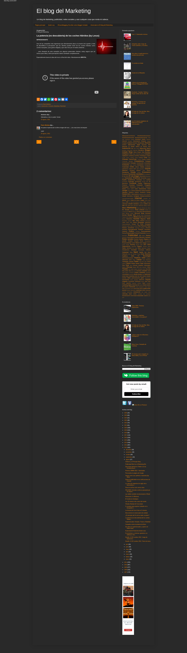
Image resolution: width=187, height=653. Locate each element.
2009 (125, 567)
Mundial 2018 (140, 215)
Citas (149, 157)
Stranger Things (136, 254)
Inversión (145, 198)
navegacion (141, 286)
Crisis (132, 167)
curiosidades (125, 274)
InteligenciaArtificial (145, 196)
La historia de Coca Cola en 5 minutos (136, 510)
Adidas (143, 139)
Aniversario (141, 143)
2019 (125, 430)
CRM (130, 154)
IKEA (128, 194)
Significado (144, 248)
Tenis (130, 259)
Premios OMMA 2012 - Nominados (135, 470)
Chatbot (132, 157)
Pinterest (140, 229)
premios (124, 290)
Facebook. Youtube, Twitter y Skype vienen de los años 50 (140, 92)
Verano (137, 263)
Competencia (139, 161)
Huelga (148, 192)
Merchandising (146, 211)
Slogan (148, 248)
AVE (123, 139)
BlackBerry (141, 150)
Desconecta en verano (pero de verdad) (136, 513)
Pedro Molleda (45, 125)
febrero (128, 556)
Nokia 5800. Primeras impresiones (138, 306)
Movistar (124, 215)
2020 (149, 137)
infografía (124, 281)
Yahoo (148, 267)
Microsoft (137, 213)
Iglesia (137, 194)
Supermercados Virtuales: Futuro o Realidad (137, 521)
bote (135, 270)
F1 (147, 181)
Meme (130, 211)
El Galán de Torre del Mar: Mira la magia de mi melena (140, 112)
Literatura (136, 203)
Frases (138, 187)
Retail (137, 243)
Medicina (132, 209)
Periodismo (131, 227)
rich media (144, 292)
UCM (140, 261)
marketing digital (126, 285)
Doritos (139, 172)
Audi (149, 146)
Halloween (138, 190)
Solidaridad (125, 252)
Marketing (56, 106)
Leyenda (148, 202)
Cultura (142, 167)
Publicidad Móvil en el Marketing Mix (135, 464)
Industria (148, 194)
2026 (125, 413)
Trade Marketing (146, 259)
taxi (144, 293)
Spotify (141, 252)
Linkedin (130, 203)
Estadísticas (131, 179)
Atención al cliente (128, 146)
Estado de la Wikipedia (138, 73)
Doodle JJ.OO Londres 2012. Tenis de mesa (137, 541)
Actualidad (138, 139)
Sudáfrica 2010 (128, 256)
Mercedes (139, 211)
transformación (126, 295)
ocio (123, 288)
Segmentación (126, 246)
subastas (140, 293)
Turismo (131, 261)
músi (137, 286)
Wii (138, 267)
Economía (125, 174)
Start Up (130, 254)
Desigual (132, 170)
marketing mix (135, 285)
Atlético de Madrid (141, 146)
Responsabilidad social (128, 242)
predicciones (146, 288)
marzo (128, 554)
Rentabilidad (147, 241)
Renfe (141, 241)
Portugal (138, 231)
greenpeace (147, 277)
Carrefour (136, 155)
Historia (137, 192)
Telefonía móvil (139, 258)
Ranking (148, 235)
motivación (132, 286)
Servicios (129, 248)
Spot (136, 252)
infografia (147, 279)
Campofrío (147, 154)
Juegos (142, 200)
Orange (134, 224)
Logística (141, 203)
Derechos (125, 170)
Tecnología (146, 256)
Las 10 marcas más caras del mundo (135, 501)
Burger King (140, 152)
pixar (132, 288)
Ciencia (141, 157)
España (124, 179)
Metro (123, 213)
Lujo (149, 203)
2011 (125, 562)
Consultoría (147, 163)
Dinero (148, 170)
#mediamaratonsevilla (128, 137)
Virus (131, 265)
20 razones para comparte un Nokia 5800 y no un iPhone (140, 354)
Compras (147, 161)
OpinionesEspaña (126, 224)
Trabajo (139, 259)
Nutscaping (147, 220)
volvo (149, 295)
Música (136, 217)
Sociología (141, 249)
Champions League (145, 155)
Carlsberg (131, 155)
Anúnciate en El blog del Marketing (101, 25)
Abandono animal (129, 139)
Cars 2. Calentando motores (140, 34)
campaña (144, 270)
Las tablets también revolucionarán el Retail (137, 494)
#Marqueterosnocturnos (128, 135)
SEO (144, 244)
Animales (134, 143)
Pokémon (124, 231)
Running (132, 244)
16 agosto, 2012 (45, 119)
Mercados (134, 211)
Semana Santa (147, 246)
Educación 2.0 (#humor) (132, 496)
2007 (125, 572)
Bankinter (124, 150)
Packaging (147, 224)
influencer (141, 279)
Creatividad (125, 167)
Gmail (148, 188)
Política (131, 231)
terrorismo (148, 293)
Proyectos (148, 233)
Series (124, 248)
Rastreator (124, 237)
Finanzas (124, 185)
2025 (125, 415)
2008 (125, 569)
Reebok (136, 239)
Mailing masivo (147, 205)
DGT (135, 168)
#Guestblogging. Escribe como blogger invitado (73, 25)
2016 (125, 437)
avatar (144, 269)
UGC (143, 261)
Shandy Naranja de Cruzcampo (134, 504)
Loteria (146, 203)
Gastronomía (142, 188)
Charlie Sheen (125, 157)
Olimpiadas (141, 222)
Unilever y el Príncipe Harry (133, 461)
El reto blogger (134, 176)
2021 (125, 425)
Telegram (148, 257)
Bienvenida (129, 150)
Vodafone (140, 265)
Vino (123, 265)
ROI (140, 235)
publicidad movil (140, 290)
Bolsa (135, 152)
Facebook (132, 183)
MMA (126, 205)
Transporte (125, 261)
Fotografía (147, 185)
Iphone (124, 200)
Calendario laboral (140, 154)
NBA (140, 217)
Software (148, 249)
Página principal (40, 25)
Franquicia (133, 187)
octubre (128, 454)
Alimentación (136, 141)
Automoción (44, 106)
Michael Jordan (129, 213)
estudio (148, 276)
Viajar (141, 263)
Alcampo (130, 141)
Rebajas (137, 237)
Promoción (143, 233)
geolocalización (136, 277)
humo (131, 279)
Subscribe (136, 394)
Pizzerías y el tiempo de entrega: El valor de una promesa (139, 103)
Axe (132, 148)
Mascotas (139, 207)
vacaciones (140, 295)
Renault (136, 241)
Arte (149, 144)
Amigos (148, 141)
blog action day (126, 270)
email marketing (130, 276)
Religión (130, 241)
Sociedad (133, 250)
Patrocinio (144, 226)
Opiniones (147, 222)
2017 (125, 435)
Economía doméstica (136, 174)
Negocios (143, 219)
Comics (148, 159)
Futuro (124, 188)
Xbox (140, 267)
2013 (125, 445)
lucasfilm (148, 283)
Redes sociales (127, 239)
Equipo (148, 178)
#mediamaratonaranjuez (143, 135)
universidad (134, 295)
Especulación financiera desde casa (135, 530)
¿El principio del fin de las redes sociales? (137, 515)
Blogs (131, 152)
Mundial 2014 (132, 215)
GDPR (132, 188)
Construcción (140, 163)
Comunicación (126, 163)
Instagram (136, 196)
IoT (149, 198)
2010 (125, 564)
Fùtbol (128, 188)
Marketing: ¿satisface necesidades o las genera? (139, 316)
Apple (138, 144)
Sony (131, 252)
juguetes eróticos (136, 283)
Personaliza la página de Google (134, 473)
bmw (132, 270)
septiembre (129, 457)
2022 (125, 422)
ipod (146, 281)
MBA (123, 205)
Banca (148, 148)
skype (130, 293)
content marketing (139, 272)
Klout (146, 200)
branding (138, 270)
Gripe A (129, 190)
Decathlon (142, 168)
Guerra (133, 190)
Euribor (148, 179)
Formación (140, 185)
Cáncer (131, 168)
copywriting (148, 272)
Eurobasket (124, 181)
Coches (139, 159)
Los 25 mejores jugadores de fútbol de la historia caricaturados (140, 122)
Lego (144, 202)
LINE (127, 202)
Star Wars (147, 252)
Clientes (125, 159)
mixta (144, 285)
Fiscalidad (132, 185)
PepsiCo (124, 227)
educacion (147, 274)
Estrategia (139, 179)
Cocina (144, 159)
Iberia (133, 194)
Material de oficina (146, 207)
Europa (143, 181)
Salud (148, 244)
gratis (142, 278)
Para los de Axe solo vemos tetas (134, 487)
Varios (128, 263)
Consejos (133, 163)
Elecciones (143, 176)
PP (138, 224)
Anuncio (147, 143)
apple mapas (134, 269)
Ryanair (137, 244)
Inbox (145, 194)
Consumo (50, 106)
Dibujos (138, 170)
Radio (143, 235)
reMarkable (148, 290)
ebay (143, 274)
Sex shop (134, 248)
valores (146, 295)
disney (140, 274)
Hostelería (142, 192)
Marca (124, 208)
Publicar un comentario (45, 137)
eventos (124, 277)
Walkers (124, 267)
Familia (140, 183)
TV (138, 256)
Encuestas (143, 178)
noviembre (129, 452)
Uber (145, 261)
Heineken (124, 192)
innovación (131, 281)
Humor (124, 194)
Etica (144, 179)
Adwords (124, 141)
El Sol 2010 (125, 176)
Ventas (133, 263)
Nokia (137, 220)
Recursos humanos (144, 237)
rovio (149, 292)
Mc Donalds (125, 209)
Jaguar (128, 200)
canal (149, 270)
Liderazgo (125, 203)
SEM (141, 244)
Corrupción (147, 165)
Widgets (134, 267)
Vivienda (135, 265)
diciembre (129, 449)
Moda (142, 213)
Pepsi (148, 226)
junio (127, 546)
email (123, 276)
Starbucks (124, 254)
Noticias (142, 220)
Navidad (136, 219)
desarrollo (131, 274)
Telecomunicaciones (127, 257)
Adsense (148, 139)
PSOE (141, 224)
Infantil (124, 196)
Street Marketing (145, 254)
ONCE (127, 222)
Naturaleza (129, 218)
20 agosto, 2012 (45, 133)
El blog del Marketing (64, 11)
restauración (136, 292)
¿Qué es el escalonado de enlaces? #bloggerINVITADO (140, 83)
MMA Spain (130, 205)
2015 (125, 440)
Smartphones (125, 249)
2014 (125, 442)
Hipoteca (131, 192)
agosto (128, 459)
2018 (125, 432)
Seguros (139, 246)
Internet (138, 198)
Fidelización (147, 183)
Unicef (148, 261)
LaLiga (140, 202)
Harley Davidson (146, 190)
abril (127, 551)
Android (129, 143)
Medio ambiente (140, 209)
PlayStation (147, 229)
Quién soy (51, 25)
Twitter (136, 261)
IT (131, 194)
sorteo (135, 293)
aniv (129, 269)
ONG (131, 222)
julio (127, 544)
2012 (125, 447)
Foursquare (125, 187)
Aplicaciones (131, 144)
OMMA (123, 222)
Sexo (139, 248)
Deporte (147, 168)
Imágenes (141, 194)
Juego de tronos (135, 200)
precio (141, 288)
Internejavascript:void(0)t (127, 198)
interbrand (137, 281)
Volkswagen (147, 265)
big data (148, 269)
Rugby (127, 244)
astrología (140, 269)
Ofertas (135, 222)
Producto (137, 233)
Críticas (137, 166)
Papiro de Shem (134, 226)
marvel (141, 285)
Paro (139, 226)
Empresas (136, 178)
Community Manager (127, 161)
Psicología (124, 235)
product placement (131, 290)
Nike (133, 220)
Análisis (124, 144)
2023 (125, 420)
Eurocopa (131, 181)
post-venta (136, 288)
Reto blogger (143, 242)
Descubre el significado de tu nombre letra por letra (140, 54)
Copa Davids (133, 165)
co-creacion (131, 272)
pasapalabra (128, 288)
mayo (127, 549)
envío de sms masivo (140, 276)
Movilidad (147, 213)
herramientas (125, 279)
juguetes (128, 283)
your (123, 297)
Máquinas (131, 217)
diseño (136, 274)
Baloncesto (143, 148)
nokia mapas (147, 286)
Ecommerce (146, 172)
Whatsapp (129, 267)
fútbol (129, 278)
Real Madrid (130, 237)
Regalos (141, 239)
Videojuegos (147, 263)
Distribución (125, 172)
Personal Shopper (140, 227)
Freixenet (148, 187)
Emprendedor (128, 178)
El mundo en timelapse (131, 499)
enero (127, 559)
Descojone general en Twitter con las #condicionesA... (135, 467)
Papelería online (126, 226)
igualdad (136, 279)
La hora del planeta (134, 202)
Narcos (123, 218)
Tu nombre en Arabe (137, 63)
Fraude (142, 187)
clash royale (125, 272)
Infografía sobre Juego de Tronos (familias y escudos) (139, 44)
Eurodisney (138, 181)
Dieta (144, 170)
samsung (124, 294)
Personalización (132, 229)
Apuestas (144, 144)
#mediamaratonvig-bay (141, 137)
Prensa (124, 233)
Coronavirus (140, 165)
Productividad (130, 233)
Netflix (148, 219)
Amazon (143, 141)
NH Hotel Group (146, 217)
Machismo (136, 205)
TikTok (134, 259)
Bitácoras (135, 150)
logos (143, 283)
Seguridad (133, 246)
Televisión (125, 259)
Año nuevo (136, 148)
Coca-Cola (132, 159)
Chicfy (136, 157)
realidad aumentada (127, 292)
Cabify (133, 154)
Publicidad (63, 106)
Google (124, 190)
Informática (130, 196)
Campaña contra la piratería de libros (135, 524)
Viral (127, 265)
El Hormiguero (147, 174)
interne (142, 281)
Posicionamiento (145, 231)
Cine (145, 157)
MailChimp (141, 205)
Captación (125, 155)
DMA (138, 168)
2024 (125, 418)
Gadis (136, 188)
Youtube (125, 269)
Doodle (133, 172)
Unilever (124, 263)
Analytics (124, 143)
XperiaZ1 (144, 267)
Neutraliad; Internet (126, 220)
